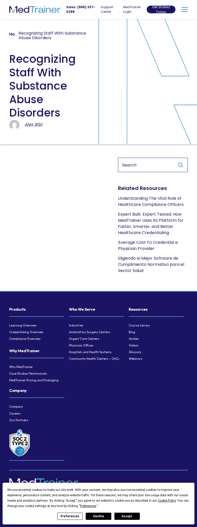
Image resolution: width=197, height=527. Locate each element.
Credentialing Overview (26, 332)
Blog (132, 332)
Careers (15, 413)
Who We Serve (82, 309)
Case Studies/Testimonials (28, 373)
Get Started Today (161, 9)
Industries (76, 325)
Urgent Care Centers (84, 339)
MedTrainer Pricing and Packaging (33, 380)
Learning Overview (22, 325)
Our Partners (18, 420)
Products (17, 309)
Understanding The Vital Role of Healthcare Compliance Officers (151, 201)
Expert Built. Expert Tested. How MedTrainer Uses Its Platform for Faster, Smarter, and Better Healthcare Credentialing (151, 223)
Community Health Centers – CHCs (94, 359)
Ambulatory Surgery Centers (89, 332)
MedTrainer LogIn (132, 9)
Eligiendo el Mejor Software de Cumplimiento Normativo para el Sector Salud (151, 264)
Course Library (139, 325)
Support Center (107, 9)
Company (18, 390)
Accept (127, 516)
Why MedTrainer (24, 350)
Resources (138, 309)
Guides (134, 339)
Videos (134, 345)
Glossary (135, 352)
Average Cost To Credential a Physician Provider (148, 245)
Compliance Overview (25, 339)
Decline (98, 516)
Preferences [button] (88, 506)
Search (180, 165)
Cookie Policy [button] (167, 500)
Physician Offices (81, 345)
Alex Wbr (34, 124)
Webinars (135, 359)
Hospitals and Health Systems (90, 352)
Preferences (70, 516)
